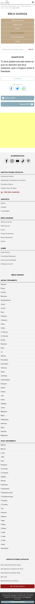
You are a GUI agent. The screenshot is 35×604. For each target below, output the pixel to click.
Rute (2, 312)
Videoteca (5, 199)
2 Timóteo (4, 505)
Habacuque (5, 420)
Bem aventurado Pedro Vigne (11, 565)
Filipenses (4, 485)
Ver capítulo (17, 79)
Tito (2, 509)
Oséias (3, 392)
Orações (3, 207)
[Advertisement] (17, 130)
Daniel (3, 388)
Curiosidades (5, 211)
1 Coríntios (4, 469)
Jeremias (4, 376)
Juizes (3, 308)
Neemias (4, 344)
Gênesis (3, 284)
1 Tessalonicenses (7, 493)
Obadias (3, 404)
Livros (18, 6)
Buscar (30, 49)
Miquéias (4, 412)
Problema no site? (7, 264)
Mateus (3, 445)
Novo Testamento (17, 37)
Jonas (3, 408)
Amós (3, 400)
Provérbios (4, 360)
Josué (3, 304)
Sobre (3, 248)
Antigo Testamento (26, 6)
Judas (3, 544)
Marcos (3, 449)
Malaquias (4, 435)
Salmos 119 (8, 8)
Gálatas (3, 477)
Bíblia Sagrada (12, 6)
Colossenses (5, 489)
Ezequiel (4, 384)
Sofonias (4, 423)
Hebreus (4, 516)
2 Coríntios (4, 473)
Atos (2, 461)
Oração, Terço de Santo (9, 188)
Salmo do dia (17, 25)
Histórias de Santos (7, 176)
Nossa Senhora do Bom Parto (10, 573)
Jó (1, 352)
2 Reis (3, 328)
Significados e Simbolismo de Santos (13, 180)
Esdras (3, 340)
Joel (2, 396)
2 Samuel (4, 320)
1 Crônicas (4, 332)
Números (4, 296)
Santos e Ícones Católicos (12, 172)
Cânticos (4, 368)
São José (4, 577)
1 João (3, 532)
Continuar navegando (17, 602)
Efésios (3, 481)
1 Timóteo (4, 501)
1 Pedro (3, 524)
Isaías (2, 372)
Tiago (3, 520)
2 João (3, 536)
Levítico (3, 292)
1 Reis (3, 324)
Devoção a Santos (7, 184)
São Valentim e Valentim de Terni (12, 569)
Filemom (4, 513)
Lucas (3, 453)
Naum (3, 416)
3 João (3, 540)
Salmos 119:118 (15, 8)
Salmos (3, 8)
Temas (17, 41)
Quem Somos (5, 252)
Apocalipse (4, 548)
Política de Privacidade (8, 260)
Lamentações (5, 380)
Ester (2, 348)
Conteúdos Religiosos (8, 256)
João (2, 457)
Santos (3, 203)
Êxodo (3, 288)
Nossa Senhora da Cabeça (9, 581)
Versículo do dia (17, 21)
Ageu (2, 427)
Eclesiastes (4, 364)
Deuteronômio (6, 300)
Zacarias (3, 431)
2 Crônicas (4, 336)
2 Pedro (3, 528)
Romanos (4, 465)
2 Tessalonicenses (7, 497)
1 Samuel (4, 316)
